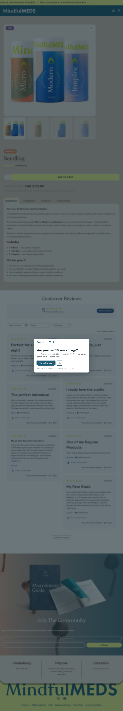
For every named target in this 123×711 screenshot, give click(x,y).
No (60, 363)
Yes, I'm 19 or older (46, 363)
